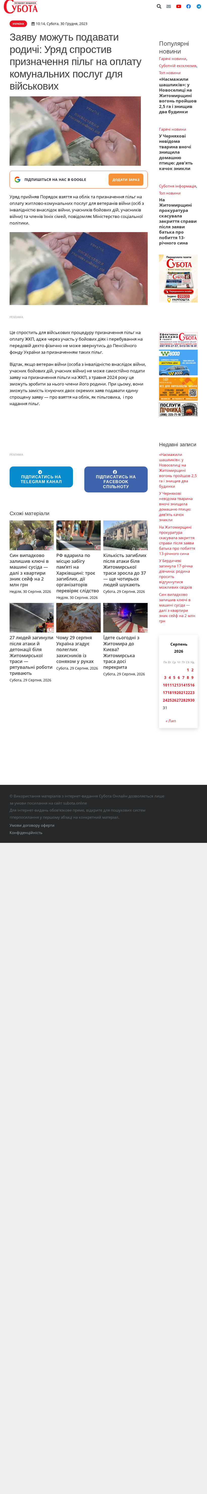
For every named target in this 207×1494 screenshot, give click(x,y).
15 (188, 684)
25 (169, 700)
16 (192, 684)
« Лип (171, 720)
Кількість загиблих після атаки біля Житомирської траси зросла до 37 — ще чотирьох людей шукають (124, 570)
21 (183, 692)
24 (165, 700)
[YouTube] (178, 6)
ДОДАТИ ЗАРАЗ (126, 179)
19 (174, 692)
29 (188, 700)
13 (178, 684)
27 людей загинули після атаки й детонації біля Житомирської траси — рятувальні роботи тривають (31, 655)
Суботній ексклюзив (177, 65)
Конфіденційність (26, 832)
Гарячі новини (172, 58)
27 (178, 700)
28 (183, 700)
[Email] (168, 6)
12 (174, 684)
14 (183, 684)
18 (169, 692)
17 (165, 692)
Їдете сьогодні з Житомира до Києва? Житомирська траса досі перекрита (121, 652)
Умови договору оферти (32, 825)
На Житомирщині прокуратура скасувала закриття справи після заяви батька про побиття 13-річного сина (178, 221)
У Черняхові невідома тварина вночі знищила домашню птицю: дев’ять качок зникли (176, 152)
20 (178, 692)
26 (174, 700)
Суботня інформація (177, 185)
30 (192, 700)
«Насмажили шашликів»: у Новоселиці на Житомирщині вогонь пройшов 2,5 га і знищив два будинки (178, 95)
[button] (159, 6)
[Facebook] (188, 6)
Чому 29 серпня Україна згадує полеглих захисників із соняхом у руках (75, 649)
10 (165, 684)
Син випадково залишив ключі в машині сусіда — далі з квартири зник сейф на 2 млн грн (29, 570)
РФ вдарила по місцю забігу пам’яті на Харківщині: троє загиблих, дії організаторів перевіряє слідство (77, 573)
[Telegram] (198, 6)
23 (192, 692)
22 (188, 692)
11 (169, 684)
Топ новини (170, 72)
